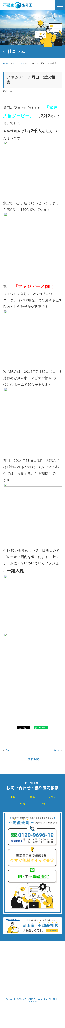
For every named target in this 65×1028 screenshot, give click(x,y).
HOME (6, 63)
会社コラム (18, 63)
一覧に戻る (32, 759)
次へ (56, 750)
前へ (8, 750)
